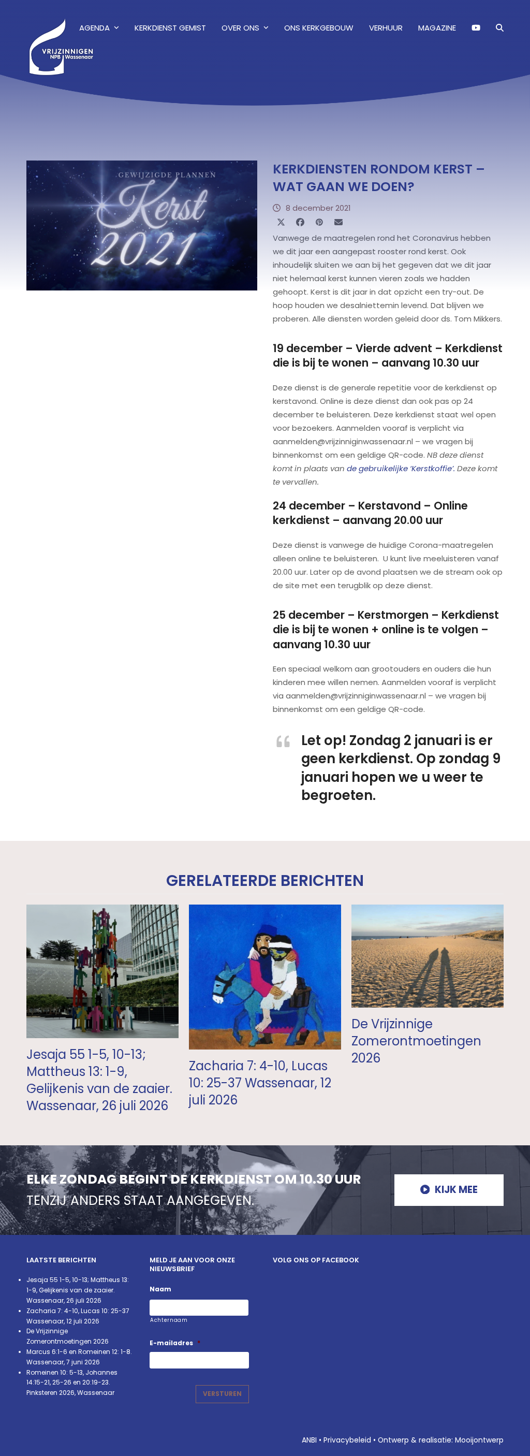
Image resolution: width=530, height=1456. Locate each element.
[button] (499, 28)
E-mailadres (175, 1343)
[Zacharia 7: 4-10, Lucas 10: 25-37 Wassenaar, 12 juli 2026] (265, 976)
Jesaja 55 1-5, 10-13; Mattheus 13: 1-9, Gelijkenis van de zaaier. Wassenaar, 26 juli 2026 (99, 1080)
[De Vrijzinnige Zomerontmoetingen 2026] (427, 955)
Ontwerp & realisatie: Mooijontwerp (441, 1440)
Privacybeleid (347, 1440)
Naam (160, 1289)
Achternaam (169, 1320)
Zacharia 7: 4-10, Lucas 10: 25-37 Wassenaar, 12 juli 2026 (260, 1083)
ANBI (309, 1440)
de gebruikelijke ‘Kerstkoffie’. (401, 468)
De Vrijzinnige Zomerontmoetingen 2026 (416, 1041)
